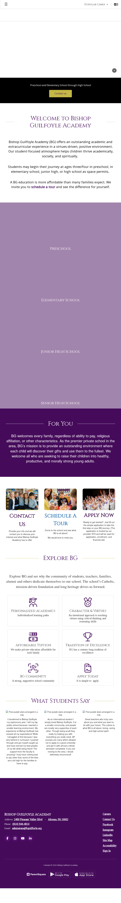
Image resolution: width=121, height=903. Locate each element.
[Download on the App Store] (84, 874)
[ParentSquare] (36, 874)
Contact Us (109, 819)
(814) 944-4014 (20, 824)
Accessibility (110, 845)
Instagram (108, 829)
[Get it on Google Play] (60, 874)
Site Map (107, 840)
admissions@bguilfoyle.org (27, 828)
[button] (96, 4)
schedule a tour (43, 187)
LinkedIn (108, 835)
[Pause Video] (114, 70)
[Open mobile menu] (6, 4)
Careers (107, 813)
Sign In (107, 850)
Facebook (108, 824)
